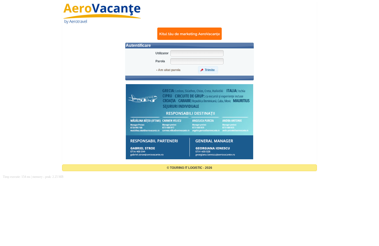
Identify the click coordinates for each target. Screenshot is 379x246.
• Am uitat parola (168, 70)
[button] (208, 70)
